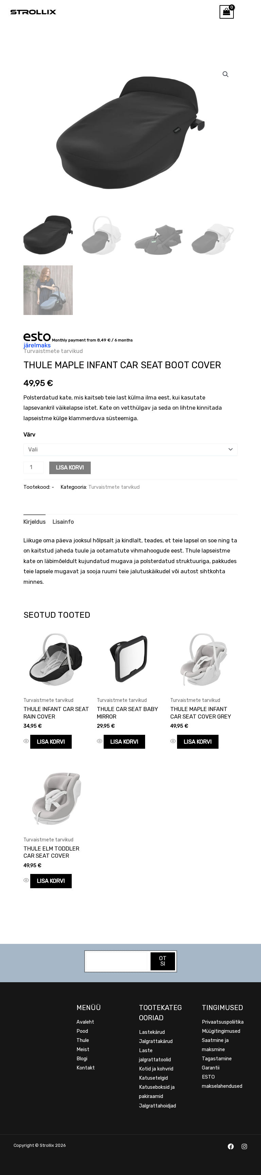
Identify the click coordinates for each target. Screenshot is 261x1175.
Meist (82, 1049)
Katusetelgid (153, 1078)
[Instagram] (244, 1146)
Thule (82, 1040)
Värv (29, 434)
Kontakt (85, 1068)
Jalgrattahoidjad (157, 1106)
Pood (82, 1031)
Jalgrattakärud (156, 1041)
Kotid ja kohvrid (156, 1069)
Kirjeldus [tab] (34, 522)
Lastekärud (152, 1032)
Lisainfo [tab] (63, 522)
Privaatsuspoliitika (223, 1022)
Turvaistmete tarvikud (53, 351)
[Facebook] (231, 1146)
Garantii (211, 1068)
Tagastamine (217, 1059)
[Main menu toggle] (247, 12)
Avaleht (85, 1022)
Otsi (163, 961)
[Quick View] (26, 742)
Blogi (81, 1059)
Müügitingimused (221, 1031)
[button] (226, 74)
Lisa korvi (70, 467)
